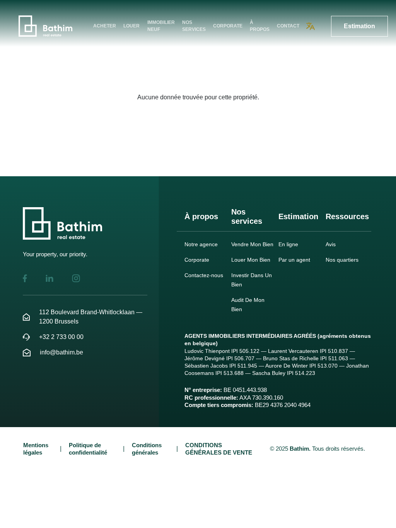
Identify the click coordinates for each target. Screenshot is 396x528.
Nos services (194, 26)
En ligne (288, 244)
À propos (260, 26)
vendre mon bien (252, 244)
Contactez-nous (203, 275)
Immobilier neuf (161, 26)
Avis (331, 244)
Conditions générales (147, 449)
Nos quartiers (342, 260)
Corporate (227, 26)
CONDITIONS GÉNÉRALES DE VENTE (218, 449)
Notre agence (201, 244)
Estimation (359, 26)
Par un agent (294, 260)
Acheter (104, 26)
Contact (288, 26)
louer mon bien (250, 260)
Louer (131, 26)
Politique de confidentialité (88, 449)
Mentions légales (35, 449)
